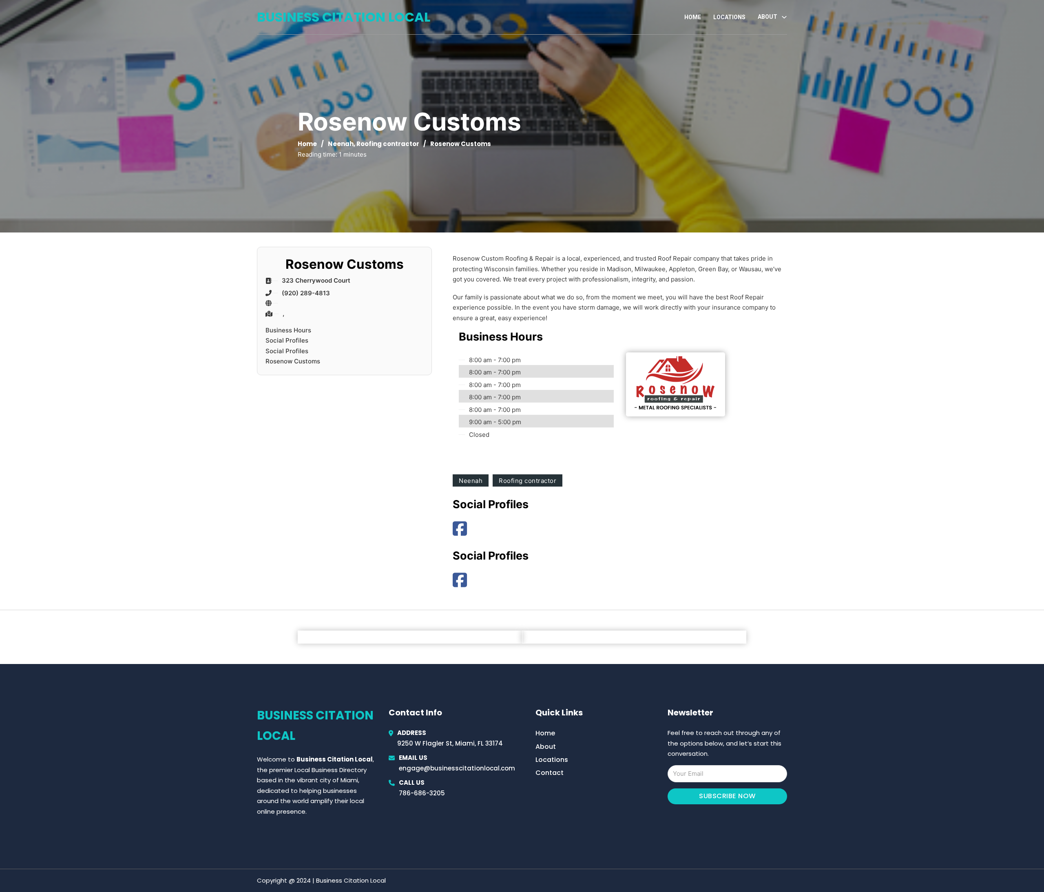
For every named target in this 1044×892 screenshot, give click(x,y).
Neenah (341, 143)
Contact (549, 772)
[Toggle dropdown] (784, 17)
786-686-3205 (422, 793)
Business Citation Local (343, 17)
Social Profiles (286, 340)
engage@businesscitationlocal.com (457, 768)
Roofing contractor (387, 143)
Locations (729, 17)
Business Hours (288, 330)
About (545, 746)
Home (692, 17)
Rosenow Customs (292, 361)
